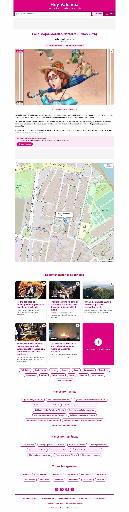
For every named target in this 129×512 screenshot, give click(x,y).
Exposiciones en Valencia (60, 450)
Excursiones (103, 370)
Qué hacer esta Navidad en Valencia (64, 425)
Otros (19, 102)
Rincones (83, 375)
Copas (76, 370)
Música (71, 375)
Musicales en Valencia (77, 445)
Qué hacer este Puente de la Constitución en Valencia (83, 420)
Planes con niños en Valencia (66, 455)
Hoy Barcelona (41, 474)
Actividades (25, 370)
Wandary (56, 508)
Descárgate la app (84, 498)
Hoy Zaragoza (86, 474)
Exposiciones (31, 375)
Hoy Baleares (101, 474)
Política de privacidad (47, 498)
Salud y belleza (97, 375)
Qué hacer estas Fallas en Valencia (81, 410)
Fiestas (44, 375)
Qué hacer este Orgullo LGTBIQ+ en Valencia (43, 420)
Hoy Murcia (87, 479)
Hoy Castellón (30, 479)
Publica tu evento (100, 498)
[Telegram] (62, 489)
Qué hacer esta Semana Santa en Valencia (49, 415)
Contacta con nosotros (74, 503)
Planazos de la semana (55, 503)
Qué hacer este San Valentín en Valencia (49, 410)
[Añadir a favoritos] (111, 51)
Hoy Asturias (73, 479)
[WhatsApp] (56, 489)
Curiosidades (89, 370)
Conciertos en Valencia (37, 450)
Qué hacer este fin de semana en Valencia (90, 400)
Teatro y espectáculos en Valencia (51, 445)
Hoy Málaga (59, 479)
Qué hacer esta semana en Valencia (46, 405)
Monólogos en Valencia (99, 445)
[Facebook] (67, 489)
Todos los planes (28, 445)
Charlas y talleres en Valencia (39, 455)
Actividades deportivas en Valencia (87, 450)
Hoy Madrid (27, 474)
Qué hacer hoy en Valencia (33, 400)
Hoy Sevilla (72, 474)
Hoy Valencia (57, 474)
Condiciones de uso (29, 498)
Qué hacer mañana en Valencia (59, 400)
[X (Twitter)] (72, 489)
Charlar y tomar (40, 370)
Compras (65, 370)
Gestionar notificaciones (66, 498)
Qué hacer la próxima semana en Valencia (80, 405)
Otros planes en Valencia (91, 455)
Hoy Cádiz (100, 479)
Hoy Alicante (44, 479)
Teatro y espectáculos (64, 380)
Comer (53, 370)
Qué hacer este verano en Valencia (82, 415)
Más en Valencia (58, 375)
